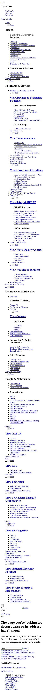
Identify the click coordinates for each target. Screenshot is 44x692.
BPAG (12, 398)
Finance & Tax (15, 54)
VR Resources (19, 240)
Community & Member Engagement (23, 509)
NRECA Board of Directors (20, 446)
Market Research (16, 191)
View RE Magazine (16, 530)
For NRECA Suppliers (18, 454)
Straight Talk (19, 143)
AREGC (13, 396)
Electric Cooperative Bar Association (23, 157)
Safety (12, 62)
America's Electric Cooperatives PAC (27, 175)
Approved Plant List (21, 256)
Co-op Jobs (9, 559)
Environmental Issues (17, 52)
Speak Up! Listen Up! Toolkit (25, 236)
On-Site (17, 328)
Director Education (16, 332)
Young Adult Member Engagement (17, 555)
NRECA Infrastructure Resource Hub (27, 185)
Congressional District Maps (24, 177)
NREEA (13, 417)
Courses (13, 309)
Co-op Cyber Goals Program (24, 110)
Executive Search (16, 161)
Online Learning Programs (19, 362)
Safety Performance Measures (25, 218)
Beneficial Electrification (19, 44)
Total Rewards (19, 280)
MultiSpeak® (19, 116)
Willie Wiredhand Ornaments (20, 601)
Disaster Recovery (16, 75)
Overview (13, 296)
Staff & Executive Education (20, 334)
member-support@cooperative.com (13, 667)
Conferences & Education (14, 284)
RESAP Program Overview (24, 213)
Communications (16, 131)
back (12, 25)
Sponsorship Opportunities (19, 347)
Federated (8, 474)
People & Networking (13, 372)
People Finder (15, 384)
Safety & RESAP (16, 195)
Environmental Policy (22, 179)
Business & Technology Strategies (22, 90)
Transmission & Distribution (20, 64)
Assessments (14, 370)
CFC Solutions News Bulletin (20, 472)
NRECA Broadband (12, 457)
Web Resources (15, 488)
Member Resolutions (17, 442)
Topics (7, 23)
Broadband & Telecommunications (22, 46)
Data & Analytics (16, 73)
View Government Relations (26, 170)
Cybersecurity (15, 48)
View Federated (14, 481)
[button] (25, 608)
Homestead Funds (16, 189)
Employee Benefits (16, 159)
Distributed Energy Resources (20, 50)
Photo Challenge (16, 541)
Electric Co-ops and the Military (25, 112)
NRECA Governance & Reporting (22, 444)
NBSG (12, 414)
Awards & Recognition (22, 151)
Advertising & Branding (18, 505)
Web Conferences (16, 336)
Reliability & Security (17, 60)
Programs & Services (12, 79)
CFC (7, 459)
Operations (14, 56)
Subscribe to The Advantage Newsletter (24, 518)
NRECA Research (21, 118)
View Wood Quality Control (26, 249)
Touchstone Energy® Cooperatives (17, 490)
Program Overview (17, 576)
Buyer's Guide (15, 547)
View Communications (23, 138)
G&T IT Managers (16, 408)
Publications (9, 553)
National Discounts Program (15, 561)
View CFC (11, 465)
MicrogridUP (19, 114)
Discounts (9, 15)
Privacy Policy (10, 679)
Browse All (14, 305)
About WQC (19, 254)
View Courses (18, 316)
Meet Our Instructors (17, 366)
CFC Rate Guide (16, 470)
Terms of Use (10, 685)
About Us (13, 543)
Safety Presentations (21, 224)
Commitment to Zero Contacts (25, 232)
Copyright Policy (11, 687)
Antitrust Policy (11, 683)
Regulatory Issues (20, 187)
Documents (18, 260)
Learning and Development (24, 278)
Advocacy (13, 42)
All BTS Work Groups (22, 129)
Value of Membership (17, 440)
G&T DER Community (18, 406)
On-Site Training (16, 364)
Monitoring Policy (11, 681)
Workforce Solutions (17, 262)
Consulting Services (17, 155)
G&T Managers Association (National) (24, 410)
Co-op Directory (16, 386)
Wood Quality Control (18, 242)
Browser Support (11, 689)
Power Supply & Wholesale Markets (23, 58)
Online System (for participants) (25, 211)
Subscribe (13, 549)
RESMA (13, 419)
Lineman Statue (15, 597)
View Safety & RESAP (23, 202)
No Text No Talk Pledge (23, 238)
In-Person (17, 326)
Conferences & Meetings (19, 307)
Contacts (13, 438)
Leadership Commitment (23, 216)
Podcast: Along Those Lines (15, 551)
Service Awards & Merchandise (16, 580)
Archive (13, 537)
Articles (12, 535)
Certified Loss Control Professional (26, 234)
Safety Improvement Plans (23, 220)
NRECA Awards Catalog (19, 599)
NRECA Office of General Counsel (22, 193)
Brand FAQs (19, 258)
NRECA (8, 426)
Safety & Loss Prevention (19, 486)
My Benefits (9, 11)
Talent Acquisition (20, 274)
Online (16, 330)
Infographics (14, 539)
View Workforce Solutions (25, 269)
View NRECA (13, 433)
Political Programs (20, 181)
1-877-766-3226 (7, 671)
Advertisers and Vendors (14, 677)
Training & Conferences (18, 513)
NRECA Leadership (17, 448)
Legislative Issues (20, 183)
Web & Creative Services (19, 516)
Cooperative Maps (16, 595)
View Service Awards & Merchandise (19, 589)
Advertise (13, 545)
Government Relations (18, 163)
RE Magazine (10, 523)
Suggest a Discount (17, 578)
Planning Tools (15, 360)
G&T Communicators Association (22, 404)
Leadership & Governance (19, 77)
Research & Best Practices (19, 511)
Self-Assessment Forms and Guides (27, 222)
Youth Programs (15, 282)
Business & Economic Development (23, 507)
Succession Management (23, 276)
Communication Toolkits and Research (28, 145)
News (7, 521)
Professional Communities (19, 388)
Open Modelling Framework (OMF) (27, 120)
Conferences (9, 13)
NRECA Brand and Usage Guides (26, 153)
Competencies (15, 368)
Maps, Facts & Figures (13, 557)
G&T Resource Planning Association (23, 412)
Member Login (6, 19)
